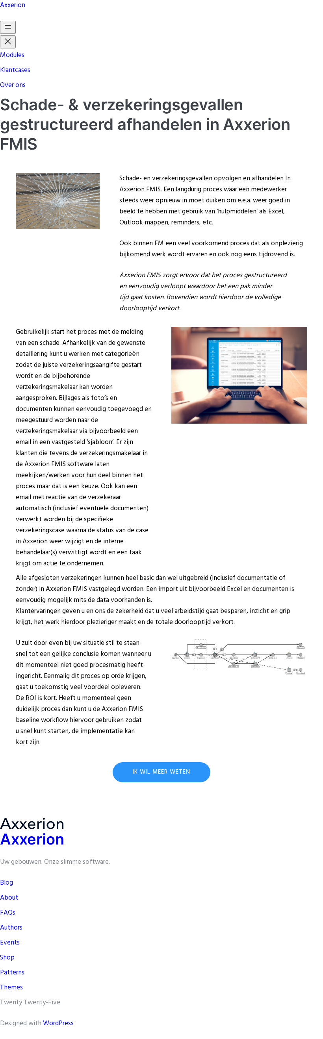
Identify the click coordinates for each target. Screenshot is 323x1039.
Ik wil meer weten (161, 772)
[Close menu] (8, 41)
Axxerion (12, 5)
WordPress (58, 1023)
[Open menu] (8, 27)
